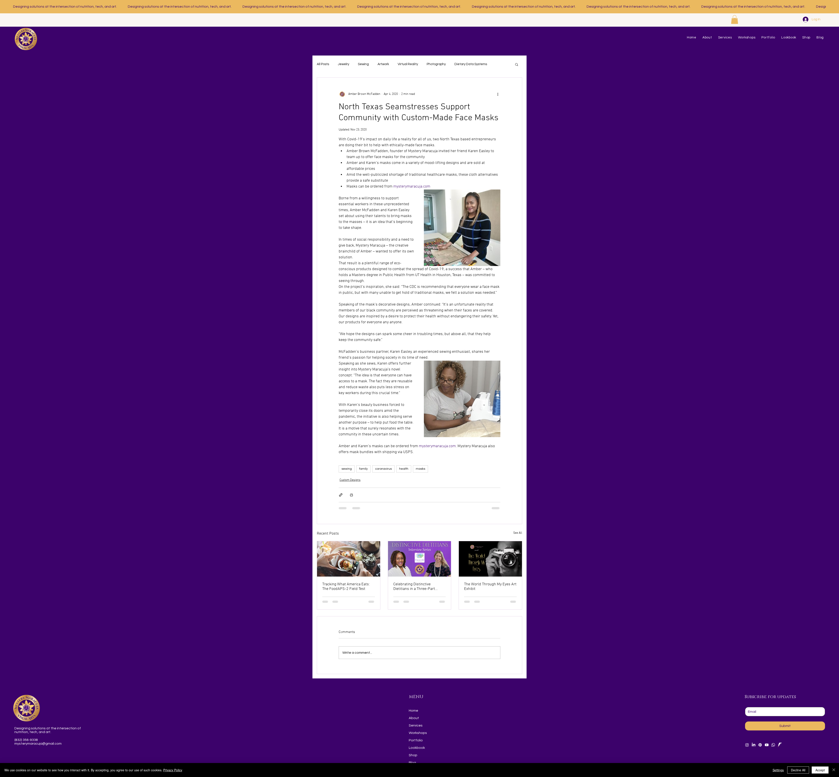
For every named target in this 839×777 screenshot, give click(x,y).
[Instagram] (747, 745)
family (363, 468)
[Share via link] (341, 495)
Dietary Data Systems (470, 64)
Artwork (383, 64)
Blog (412, 762)
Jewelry (343, 64)
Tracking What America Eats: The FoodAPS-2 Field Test (346, 586)
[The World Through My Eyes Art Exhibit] (490, 559)
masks (420, 468)
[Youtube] (766, 745)
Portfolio (416, 740)
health (403, 468)
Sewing (363, 64)
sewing (346, 468)
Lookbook (417, 747)
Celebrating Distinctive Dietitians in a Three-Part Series (414, 586)
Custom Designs (350, 480)
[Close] (833, 770)
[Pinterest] (760, 745)
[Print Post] (351, 495)
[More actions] (497, 94)
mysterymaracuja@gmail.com (38, 743)
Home (413, 710)
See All (517, 533)
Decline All (798, 770)
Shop (413, 755)
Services (416, 725)
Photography (436, 64)
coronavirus (383, 468)
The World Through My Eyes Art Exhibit (490, 586)
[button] (734, 19)
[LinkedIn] (753, 745)
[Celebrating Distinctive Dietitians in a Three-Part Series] (419, 559)
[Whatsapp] (773, 745)
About (414, 718)
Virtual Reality (408, 64)
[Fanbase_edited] (780, 745)
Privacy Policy (172, 770)
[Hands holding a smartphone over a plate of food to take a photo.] (348, 559)
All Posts (323, 64)
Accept (820, 770)
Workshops (418, 733)
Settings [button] (778, 770)
